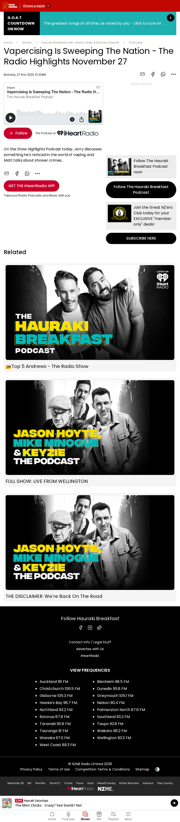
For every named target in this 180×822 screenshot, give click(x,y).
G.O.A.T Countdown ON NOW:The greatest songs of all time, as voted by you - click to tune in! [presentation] (90, 23)
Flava (79, 783)
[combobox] (173, 74)
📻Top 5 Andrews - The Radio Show (90, 317)
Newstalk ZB (15, 783)
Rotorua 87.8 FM (54, 716)
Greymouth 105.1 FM (115, 695)
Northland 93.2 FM (56, 709)
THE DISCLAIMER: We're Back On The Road (90, 547)
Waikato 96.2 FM (112, 730)
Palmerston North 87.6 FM (121, 709)
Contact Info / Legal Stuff (90, 642)
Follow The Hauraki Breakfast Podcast (141, 176)
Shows (27, 42)
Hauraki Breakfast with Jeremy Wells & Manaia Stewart (80, 42)
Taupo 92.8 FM (110, 723)
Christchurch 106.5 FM (60, 688)
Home (8, 42)
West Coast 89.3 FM (58, 745)
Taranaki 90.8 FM (55, 723)
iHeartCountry (106, 783)
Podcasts (135, 42)
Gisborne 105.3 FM (56, 695)
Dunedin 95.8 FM (112, 688)
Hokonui (148, 783)
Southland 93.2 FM (113, 716)
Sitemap (142, 769)
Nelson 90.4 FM (110, 702)
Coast (68, 783)
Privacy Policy (31, 769)
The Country (165, 783)
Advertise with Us (90, 649)
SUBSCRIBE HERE (141, 223)
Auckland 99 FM (54, 681)
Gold (90, 783)
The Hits (40, 783)
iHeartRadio (90, 655)
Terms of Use (59, 769)
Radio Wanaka (129, 783)
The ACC (54, 783)
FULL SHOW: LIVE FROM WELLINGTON (90, 432)
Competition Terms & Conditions (102, 769)
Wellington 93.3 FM (114, 738)
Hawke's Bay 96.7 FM (58, 702)
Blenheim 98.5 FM (113, 681)
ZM (29, 783)
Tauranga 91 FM (54, 730)
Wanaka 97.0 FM (55, 738)
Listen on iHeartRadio (90, 803)
